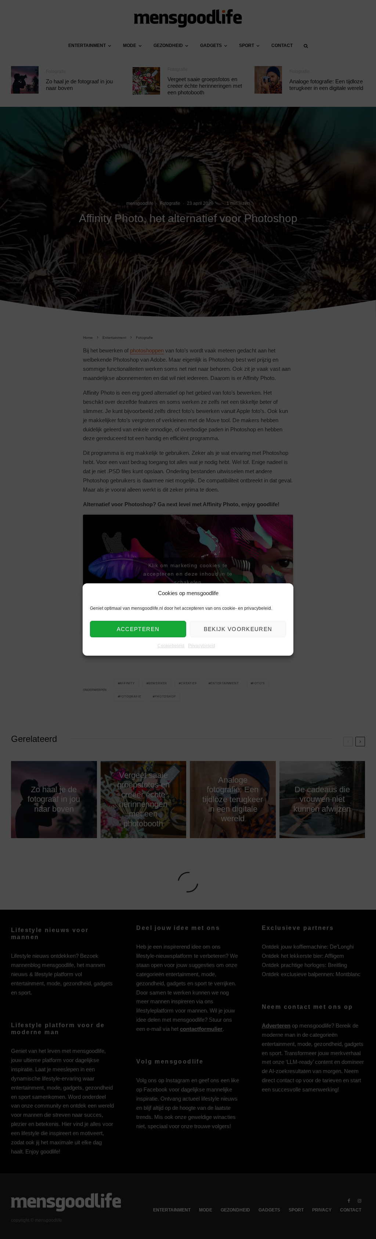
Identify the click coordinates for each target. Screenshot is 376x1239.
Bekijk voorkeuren (238, 629)
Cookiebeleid (171, 646)
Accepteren (138, 629)
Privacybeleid (201, 646)
